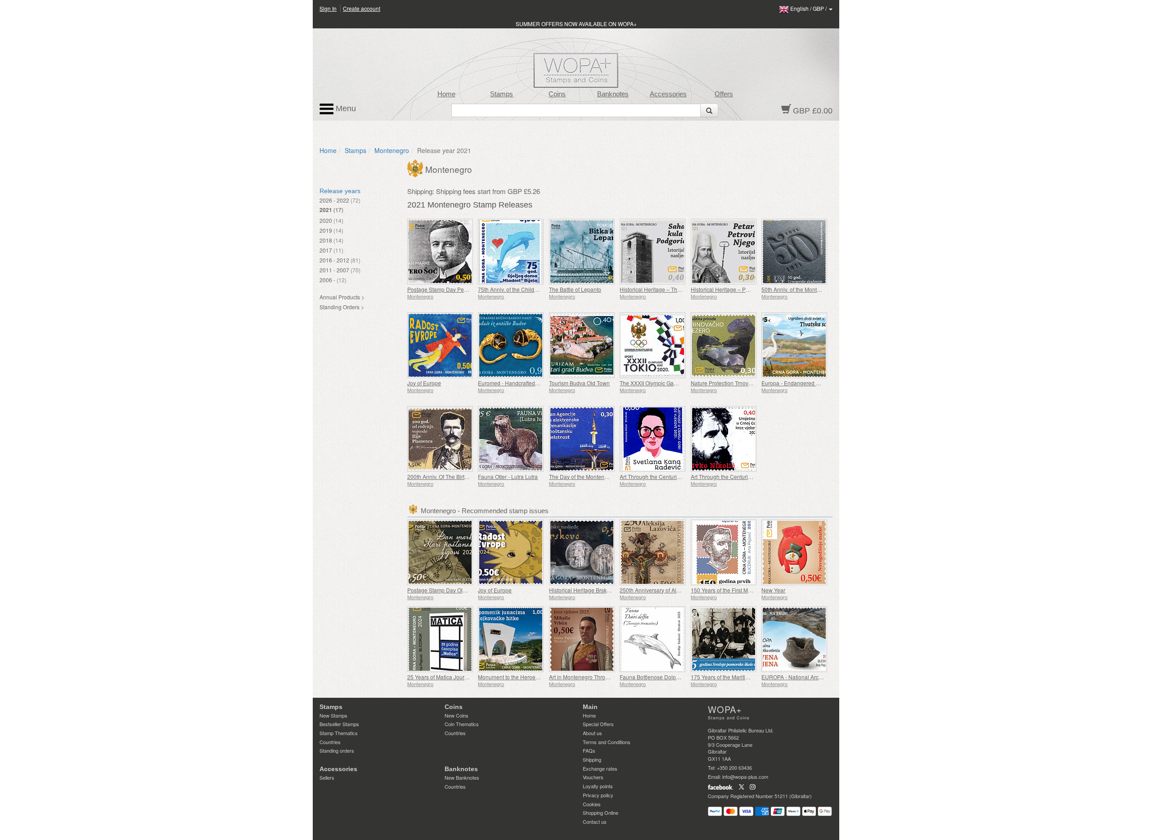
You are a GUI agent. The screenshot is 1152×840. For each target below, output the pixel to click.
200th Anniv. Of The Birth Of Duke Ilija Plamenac (466, 476)
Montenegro (391, 150)
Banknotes (613, 94)
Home (446, 94)
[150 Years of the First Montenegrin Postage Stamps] (724, 552)
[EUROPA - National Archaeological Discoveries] (794, 639)
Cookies (592, 804)
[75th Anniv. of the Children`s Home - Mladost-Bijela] (511, 252)
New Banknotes (462, 777)
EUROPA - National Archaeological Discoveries (819, 677)
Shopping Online (600, 812)
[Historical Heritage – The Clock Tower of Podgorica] (653, 252)
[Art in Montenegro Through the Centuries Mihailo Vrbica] (582, 639)
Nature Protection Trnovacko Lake (732, 383)
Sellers (327, 777)
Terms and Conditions (606, 741)
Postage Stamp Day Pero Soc (443, 289)
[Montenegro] (416, 167)
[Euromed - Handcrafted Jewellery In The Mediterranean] (511, 345)
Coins (557, 94)
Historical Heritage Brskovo (582, 590)
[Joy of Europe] (440, 345)
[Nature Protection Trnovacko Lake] (724, 345)
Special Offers (598, 723)
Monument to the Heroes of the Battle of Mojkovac (538, 677)
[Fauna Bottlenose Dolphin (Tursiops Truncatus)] (653, 639)
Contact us (595, 821)
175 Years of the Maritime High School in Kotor (748, 677)
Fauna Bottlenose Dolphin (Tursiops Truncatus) (677, 677)
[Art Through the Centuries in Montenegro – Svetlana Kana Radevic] (653, 439)
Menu (344, 108)
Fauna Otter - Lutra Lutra (508, 476)
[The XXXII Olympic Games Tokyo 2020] (653, 345)
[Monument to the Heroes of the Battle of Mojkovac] (511, 639)
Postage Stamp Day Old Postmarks (450, 590)
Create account (361, 8)
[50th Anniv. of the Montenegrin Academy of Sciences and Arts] (794, 252)
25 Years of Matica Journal (439, 677)
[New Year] (794, 552)
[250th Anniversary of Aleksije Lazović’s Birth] (653, 552)
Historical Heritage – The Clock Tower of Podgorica (682, 289)
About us (592, 732)
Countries (330, 741)
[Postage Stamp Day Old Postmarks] (440, 552)
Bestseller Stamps (339, 723)
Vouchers (593, 777)
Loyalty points (598, 786)
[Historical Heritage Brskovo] (582, 552)
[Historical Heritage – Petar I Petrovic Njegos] (724, 252)
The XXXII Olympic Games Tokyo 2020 (667, 383)
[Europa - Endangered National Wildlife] (794, 345)
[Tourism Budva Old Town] (582, 345)
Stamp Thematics (339, 732)
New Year (773, 590)
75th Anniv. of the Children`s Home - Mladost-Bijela (540, 289)
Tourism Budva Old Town (579, 383)
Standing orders (337, 750)
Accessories (668, 94)
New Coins (456, 715)
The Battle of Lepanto (575, 289)
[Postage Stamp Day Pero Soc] (440, 252)
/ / (809, 8)
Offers (724, 94)
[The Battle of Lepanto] (582, 252)
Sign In (328, 8)
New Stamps (333, 715)
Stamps (501, 94)
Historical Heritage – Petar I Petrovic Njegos (744, 289)
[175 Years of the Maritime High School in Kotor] (724, 639)
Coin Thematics (462, 723)
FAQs (589, 750)
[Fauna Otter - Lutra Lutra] (511, 439)
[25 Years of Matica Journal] (440, 639)
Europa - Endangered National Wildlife (808, 383)
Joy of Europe (424, 383)
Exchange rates (600, 768)
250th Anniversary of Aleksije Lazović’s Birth (674, 590)
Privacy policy (598, 795)
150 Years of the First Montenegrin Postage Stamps (753, 590)
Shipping (592, 759)
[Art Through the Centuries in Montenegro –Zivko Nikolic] (724, 439)
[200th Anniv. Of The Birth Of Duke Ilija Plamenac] (440, 439)
